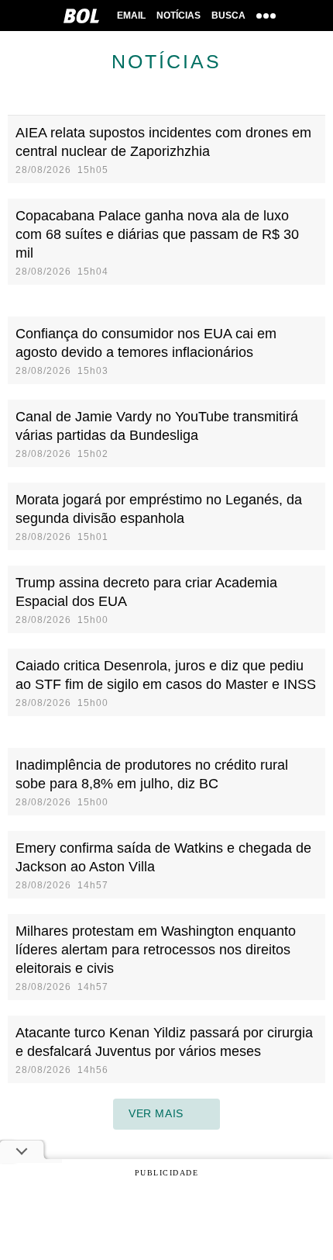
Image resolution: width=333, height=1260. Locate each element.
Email (131, 15)
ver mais (156, 1113)
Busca (228, 15)
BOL (81, 15)
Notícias (178, 15)
